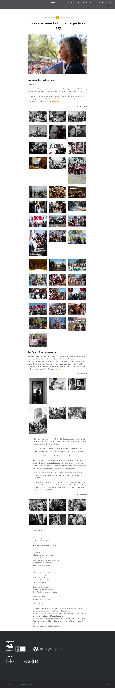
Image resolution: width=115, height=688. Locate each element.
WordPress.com (30, 684)
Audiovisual (107, 2)
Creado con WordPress (11, 684)
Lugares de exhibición (91, 2)
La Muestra (62, 2)
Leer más (56, 101)
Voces (79, 2)
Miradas (71, 2)
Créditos (108, 6)
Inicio (53, 2)
